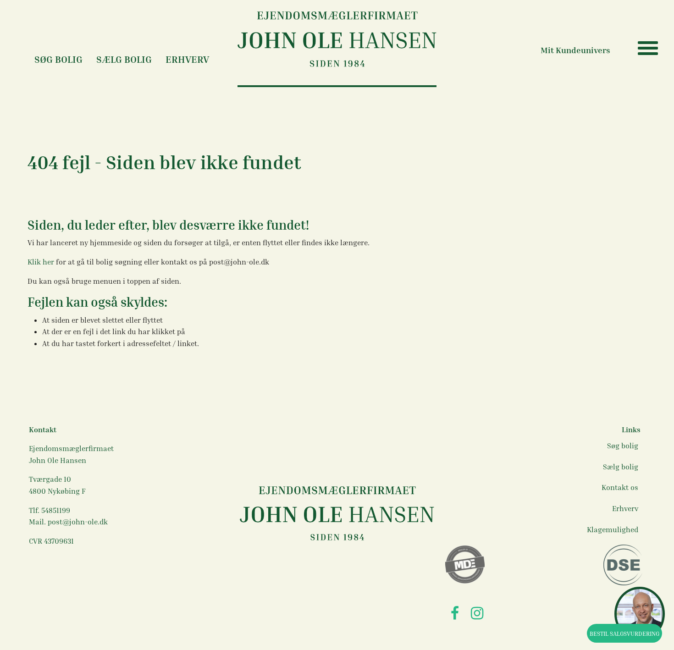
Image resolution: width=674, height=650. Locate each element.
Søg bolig (622, 445)
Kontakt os (620, 487)
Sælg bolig (124, 59)
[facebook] (454, 614)
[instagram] (477, 614)
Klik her (42, 261)
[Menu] (636, 48)
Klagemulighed (612, 529)
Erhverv (187, 59)
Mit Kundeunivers (575, 50)
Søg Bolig (58, 59)
